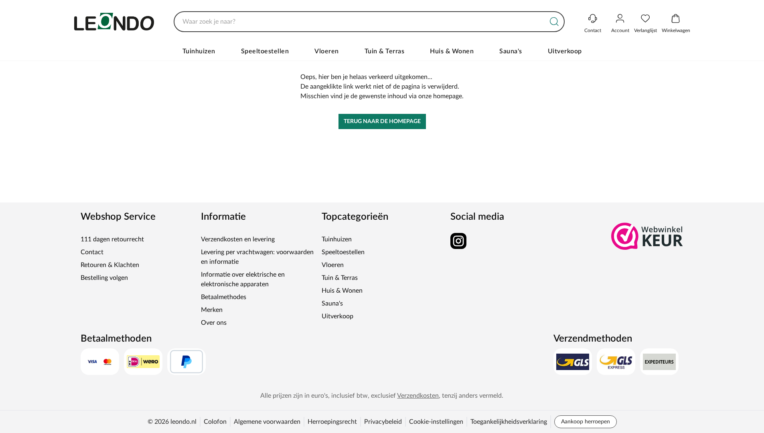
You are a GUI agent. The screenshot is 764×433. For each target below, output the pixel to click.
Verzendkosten (418, 396)
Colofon (215, 422)
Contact (92, 252)
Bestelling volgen (104, 278)
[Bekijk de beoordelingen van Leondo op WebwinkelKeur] (647, 236)
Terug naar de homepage (382, 121)
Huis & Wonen (452, 51)
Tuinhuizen (198, 51)
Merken (212, 310)
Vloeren (326, 51)
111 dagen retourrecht (112, 239)
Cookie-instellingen (436, 422)
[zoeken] (554, 21)
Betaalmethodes (223, 297)
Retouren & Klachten (110, 265)
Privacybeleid (383, 422)
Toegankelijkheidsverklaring (508, 422)
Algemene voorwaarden (267, 422)
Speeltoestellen (265, 51)
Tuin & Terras (385, 51)
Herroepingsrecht (332, 422)
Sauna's (510, 51)
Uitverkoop (565, 51)
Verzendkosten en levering (238, 239)
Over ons (214, 323)
